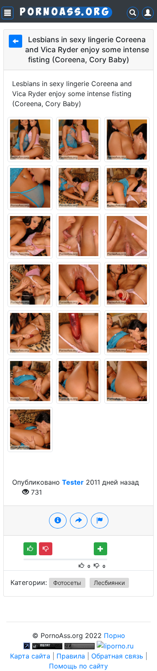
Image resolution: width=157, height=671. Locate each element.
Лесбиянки (109, 582)
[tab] (58, 521)
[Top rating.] (47, 645)
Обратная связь (117, 656)
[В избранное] (100, 548)
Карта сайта (30, 656)
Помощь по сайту (78, 666)
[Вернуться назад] (15, 41)
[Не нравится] (45, 548)
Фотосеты (67, 582)
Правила (71, 656)
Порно (114, 635)
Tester (73, 482)
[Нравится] (30, 548)
